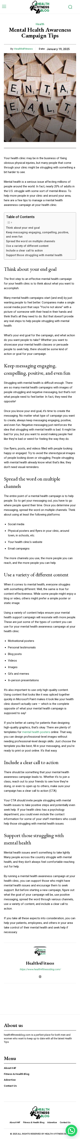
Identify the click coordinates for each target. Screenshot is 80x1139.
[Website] (40, 975)
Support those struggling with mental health (34, 255)
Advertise (10, 1079)
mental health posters (36, 732)
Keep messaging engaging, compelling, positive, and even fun (37, 234)
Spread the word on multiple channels (30, 241)
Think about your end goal (23, 227)
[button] (71, 1130)
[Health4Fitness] (40, 952)
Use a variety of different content (27, 245)
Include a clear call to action (24, 250)
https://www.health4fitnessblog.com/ (40, 969)
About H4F (10, 1068)
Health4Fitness (23, 48)
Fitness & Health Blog (16, 1074)
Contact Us (10, 1085)
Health (40, 24)
